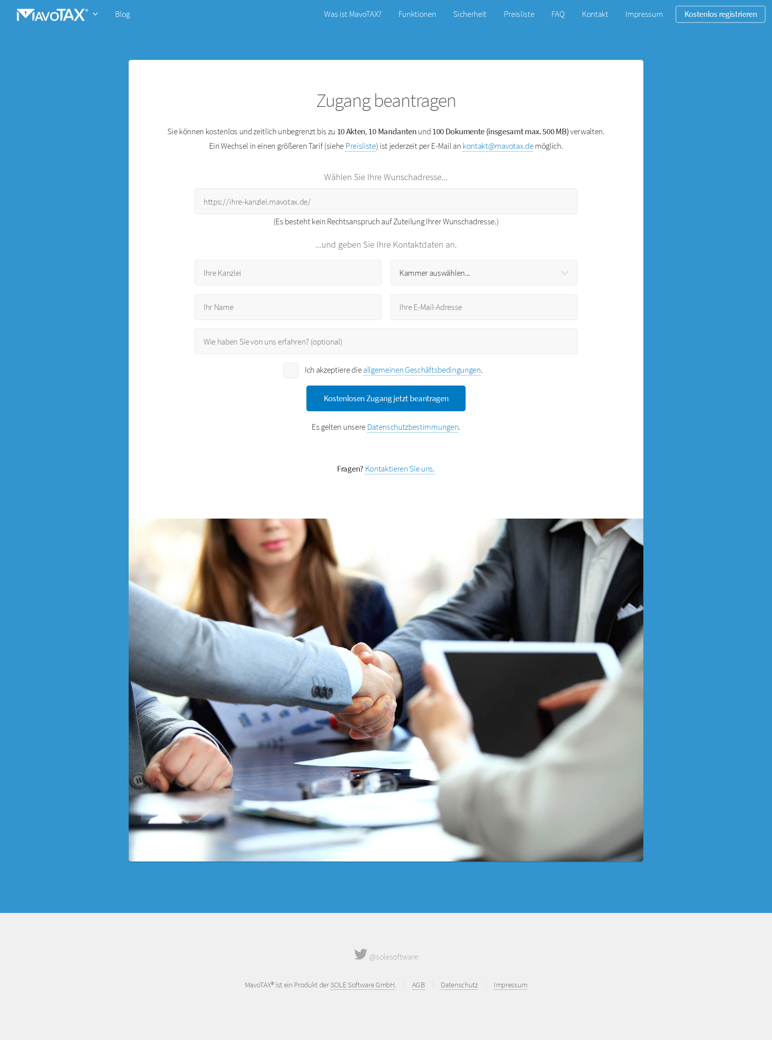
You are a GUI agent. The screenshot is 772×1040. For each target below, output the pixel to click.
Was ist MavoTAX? (352, 13)
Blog (122, 13)
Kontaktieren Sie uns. (400, 468)
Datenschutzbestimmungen (413, 426)
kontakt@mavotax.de (497, 145)
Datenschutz (459, 984)
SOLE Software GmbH (363, 984)
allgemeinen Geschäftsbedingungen (422, 369)
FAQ (558, 13)
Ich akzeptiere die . (393, 369)
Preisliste (519, 13)
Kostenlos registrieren (720, 13)
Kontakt (595, 13)
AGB (418, 984)
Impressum (644, 13)
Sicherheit (470, 13)
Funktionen (417, 13)
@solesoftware (393, 956)
